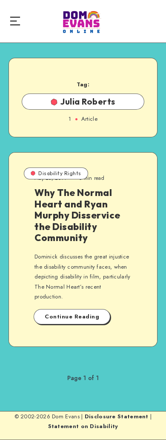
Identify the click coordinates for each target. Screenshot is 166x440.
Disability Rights (59, 173)
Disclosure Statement (117, 416)
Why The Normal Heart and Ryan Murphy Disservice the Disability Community (77, 215)
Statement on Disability (83, 426)
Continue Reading (72, 316)
